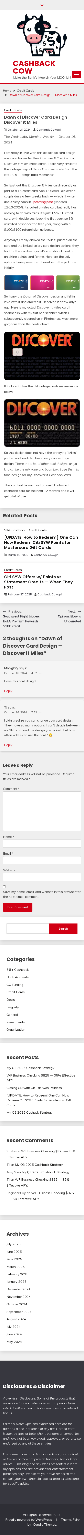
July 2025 (14, 1244)
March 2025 (16, 1267)
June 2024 (14, 1334)
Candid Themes (44, 1524)
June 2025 (14, 1252)
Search (63, 928)
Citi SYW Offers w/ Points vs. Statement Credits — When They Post (38, 582)
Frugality (13, 1007)
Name (8, 837)
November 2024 (19, 1297)
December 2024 (19, 1289)
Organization (16, 1029)
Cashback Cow (34, 67)
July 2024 (14, 1327)
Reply (8, 691)
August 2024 (16, 1319)
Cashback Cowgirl (48, 129)
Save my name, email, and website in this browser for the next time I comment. (42, 894)
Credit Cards (13, 110)
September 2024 (19, 1312)
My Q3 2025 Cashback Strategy (30, 1068)
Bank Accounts (18, 977)
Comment (11, 789)
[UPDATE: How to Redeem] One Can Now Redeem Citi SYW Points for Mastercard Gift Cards (41, 542)
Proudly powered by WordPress (29, 1519)
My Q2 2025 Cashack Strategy (30, 1112)
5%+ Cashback (14, 530)
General (12, 1015)
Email (8, 853)
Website (9, 870)
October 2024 (17, 1304)
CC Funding (15, 985)
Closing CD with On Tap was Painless (34, 1088)
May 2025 (14, 1259)
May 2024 (14, 1342)
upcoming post (42, 202)
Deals (11, 999)
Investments (16, 1022)
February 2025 (17, 1274)
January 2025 (17, 1281)
